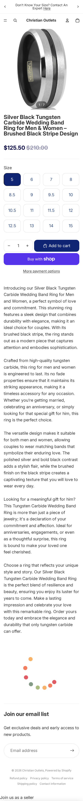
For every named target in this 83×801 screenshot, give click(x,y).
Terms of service (62, 778)
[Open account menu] (67, 20)
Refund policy (18, 778)
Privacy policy (39, 778)
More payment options (41, 271)
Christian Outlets (33, 770)
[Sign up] (72, 751)
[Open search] (15, 20)
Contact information (53, 783)
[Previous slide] (5, 7)
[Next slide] (78, 7)
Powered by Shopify (58, 770)
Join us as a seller (17, 797)
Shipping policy (27, 783)
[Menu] (5, 20)
